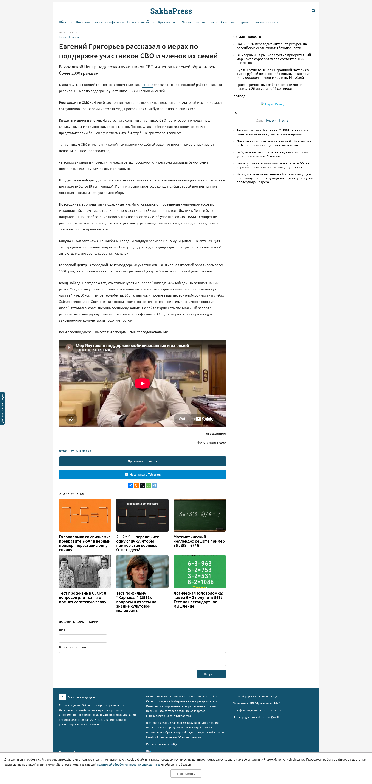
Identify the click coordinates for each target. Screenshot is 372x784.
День (259, 120)
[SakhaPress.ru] (2, 409)
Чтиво (186, 22)
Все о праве (228, 22)
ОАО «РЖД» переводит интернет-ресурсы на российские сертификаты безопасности (272, 46)
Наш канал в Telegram (145, 474)
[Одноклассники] (136, 485)
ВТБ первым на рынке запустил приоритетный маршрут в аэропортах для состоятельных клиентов (274, 59)
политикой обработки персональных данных (128, 764)
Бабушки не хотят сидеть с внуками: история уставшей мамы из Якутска (273, 154)
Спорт (212, 22)
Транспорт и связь (265, 22)
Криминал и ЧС (168, 22)
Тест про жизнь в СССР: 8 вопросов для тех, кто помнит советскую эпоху (82, 597)
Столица (200, 22)
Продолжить (186, 774)
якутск (63, 450)
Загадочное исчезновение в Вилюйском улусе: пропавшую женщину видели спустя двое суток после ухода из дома (275, 178)
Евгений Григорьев (80, 450)
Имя (62, 630)
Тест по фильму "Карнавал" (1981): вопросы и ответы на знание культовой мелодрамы (136, 602)
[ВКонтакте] (130, 485)
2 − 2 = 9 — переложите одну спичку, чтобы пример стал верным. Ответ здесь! (137, 543)
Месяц (283, 120)
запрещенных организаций (183, 727)
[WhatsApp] (148, 485)
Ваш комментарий (72, 647)
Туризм (244, 22)
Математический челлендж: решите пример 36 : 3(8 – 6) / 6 (199, 541)
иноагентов (154, 727)
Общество (66, 22)
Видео (62, 37)
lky (174, 744)
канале (147, 84)
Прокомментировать (142, 461)
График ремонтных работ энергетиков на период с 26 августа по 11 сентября (270, 86)
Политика (83, 22)
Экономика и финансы (108, 22)
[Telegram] (154, 485)
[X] (142, 485)
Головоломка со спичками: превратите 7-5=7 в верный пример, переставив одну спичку (84, 543)
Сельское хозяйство (141, 22)
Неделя (271, 120)
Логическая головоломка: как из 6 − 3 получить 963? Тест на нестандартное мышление (198, 600)
